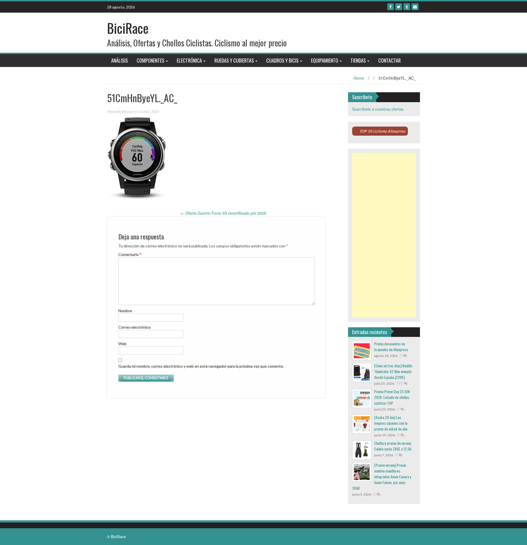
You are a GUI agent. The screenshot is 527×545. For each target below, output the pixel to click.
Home (359, 78)
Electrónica (189, 60)
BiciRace (127, 28)
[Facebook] (390, 6)
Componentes (150, 60)
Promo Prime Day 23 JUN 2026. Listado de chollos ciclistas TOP (392, 397)
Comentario (129, 254)
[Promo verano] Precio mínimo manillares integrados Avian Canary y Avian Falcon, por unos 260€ (381, 476)
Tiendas (358, 60)
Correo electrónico (134, 327)
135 (400, 383)
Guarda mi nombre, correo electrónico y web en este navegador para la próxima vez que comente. (201, 366)
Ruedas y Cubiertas (234, 60)
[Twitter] (398, 6)
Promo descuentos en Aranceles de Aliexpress (391, 346)
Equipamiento (324, 60)
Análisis (119, 60)
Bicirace (128, 112)
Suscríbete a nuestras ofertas (377, 109)
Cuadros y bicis (282, 60)
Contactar (389, 60)
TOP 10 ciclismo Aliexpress (382, 131)
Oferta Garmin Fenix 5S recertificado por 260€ (223, 213)
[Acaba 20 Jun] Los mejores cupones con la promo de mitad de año (390, 423)
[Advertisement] (384, 235)
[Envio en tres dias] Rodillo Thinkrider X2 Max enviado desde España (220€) (393, 371)
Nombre (125, 310)
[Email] (415, 6)
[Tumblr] (406, 6)
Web (122, 343)
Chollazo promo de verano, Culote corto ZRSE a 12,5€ (393, 446)
